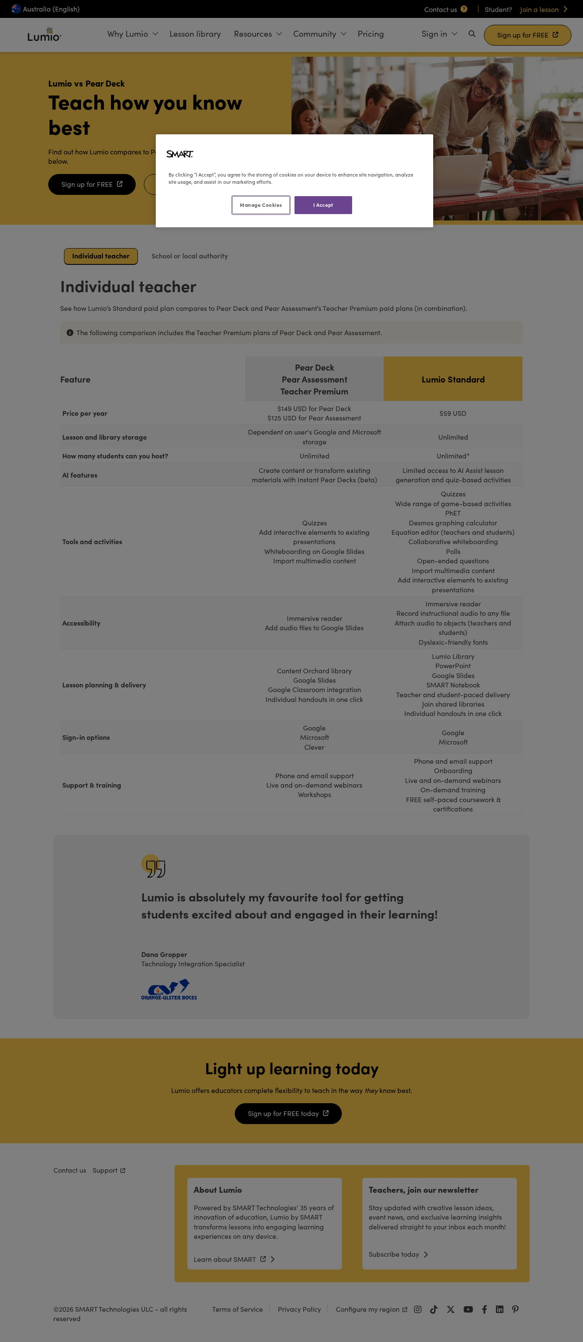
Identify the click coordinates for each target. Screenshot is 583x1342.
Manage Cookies (261, 204)
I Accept (323, 204)
